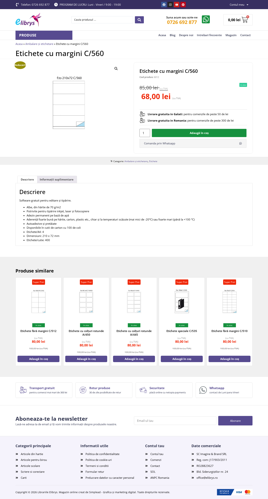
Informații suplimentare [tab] (56, 179)
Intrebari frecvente (209, 35)
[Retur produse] (83, 390)
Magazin (231, 35)
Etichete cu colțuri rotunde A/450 (86, 332)
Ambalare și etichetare (39, 44)
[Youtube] (176, 4)
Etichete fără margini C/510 (229, 331)
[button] (116, 68)
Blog (172, 35)
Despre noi (186, 35)
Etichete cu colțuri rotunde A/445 (134, 332)
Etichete (153, 161)
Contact (245, 35)
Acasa (162, 35)
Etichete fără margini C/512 (38, 331)
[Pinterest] (183, 4)
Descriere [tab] (27, 179)
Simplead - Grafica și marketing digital (112, 492)
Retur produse (99, 388)
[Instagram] (170, 4)
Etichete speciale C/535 (181, 331)
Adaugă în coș (199, 133)
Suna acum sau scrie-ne (182, 17)
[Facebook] (164, 4)
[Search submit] (139, 19)
